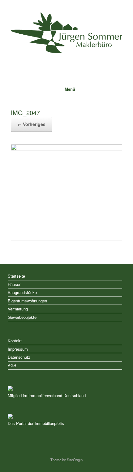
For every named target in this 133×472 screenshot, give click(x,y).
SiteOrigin (75, 459)
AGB (12, 365)
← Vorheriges (31, 124)
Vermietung (18, 309)
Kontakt (15, 341)
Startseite (16, 276)
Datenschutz (19, 357)
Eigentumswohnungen (27, 301)
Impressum (18, 349)
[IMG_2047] (66, 149)
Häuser (14, 284)
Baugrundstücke (22, 292)
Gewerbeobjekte (22, 317)
